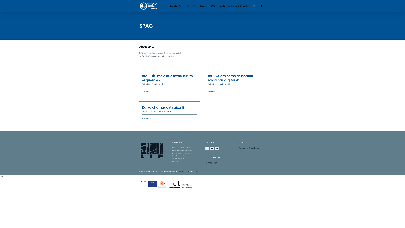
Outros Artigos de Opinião (162, 111)
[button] (261, 6)
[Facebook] (207, 148)
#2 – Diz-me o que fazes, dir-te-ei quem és (168, 78)
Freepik (197, 171)
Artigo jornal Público (158, 84)
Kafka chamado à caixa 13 (163, 107)
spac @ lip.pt (211, 163)
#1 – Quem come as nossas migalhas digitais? (230, 78)
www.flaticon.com (184, 171)
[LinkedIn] (217, 148)
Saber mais (146, 91)
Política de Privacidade (248, 148)
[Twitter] (212, 148)
